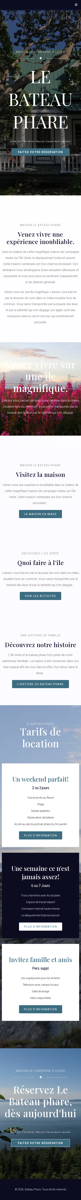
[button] (76, 5)
